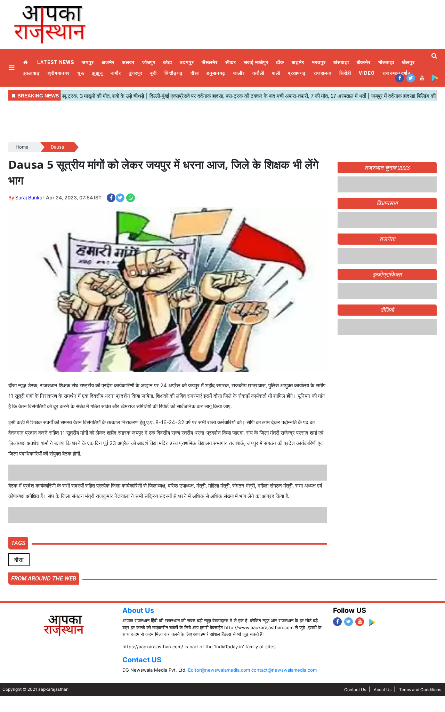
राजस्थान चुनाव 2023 (387, 167)
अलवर (128, 62)
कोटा (167, 62)
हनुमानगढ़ (216, 73)
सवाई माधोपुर (256, 62)
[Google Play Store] (434, 77)
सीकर (230, 62)
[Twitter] (410, 77)
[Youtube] (422, 77)
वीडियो (387, 310)
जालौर (239, 73)
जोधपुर (148, 62)
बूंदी (153, 73)
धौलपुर (408, 62)
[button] (12, 67)
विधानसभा (387, 203)
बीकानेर (364, 62)
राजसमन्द (323, 73)
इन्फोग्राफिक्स (387, 274)
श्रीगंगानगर (59, 73)
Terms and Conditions (420, 689)
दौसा (195, 73)
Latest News (55, 62)
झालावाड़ (31, 73)
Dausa (57, 147)
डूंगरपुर (136, 73)
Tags (18, 542)
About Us (138, 610)
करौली (258, 73)
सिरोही (345, 73)
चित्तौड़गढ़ (173, 73)
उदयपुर (187, 62)
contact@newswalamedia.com (284, 670)
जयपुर (88, 62)
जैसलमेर (210, 62)
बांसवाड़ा (341, 62)
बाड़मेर (298, 62)
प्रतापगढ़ (297, 73)
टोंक (280, 62)
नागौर (116, 73)
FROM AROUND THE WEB (43, 578)
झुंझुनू (97, 73)
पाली (276, 73)
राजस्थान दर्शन (396, 73)
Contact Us (355, 689)
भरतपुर (319, 62)
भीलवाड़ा (386, 62)
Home (26, 62)
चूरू (80, 73)
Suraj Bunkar (29, 197)
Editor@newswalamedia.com (219, 670)
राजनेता (387, 239)
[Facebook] (399, 77)
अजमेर (108, 62)
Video (367, 73)
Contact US (141, 660)
